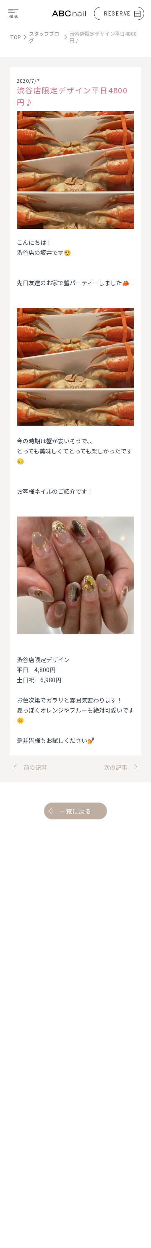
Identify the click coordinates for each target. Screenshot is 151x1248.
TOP (15, 37)
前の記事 (35, 767)
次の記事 (116, 767)
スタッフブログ (44, 37)
